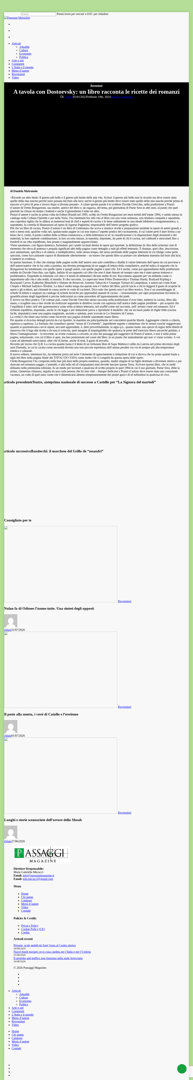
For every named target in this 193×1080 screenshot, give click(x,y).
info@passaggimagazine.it (38, 875)
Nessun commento (122, 96)
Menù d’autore (30, 903)
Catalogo (26, 900)
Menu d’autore (20, 1018)
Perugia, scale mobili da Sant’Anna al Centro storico (45, 945)
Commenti (18, 1011)
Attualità (24, 994)
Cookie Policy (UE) (33, 929)
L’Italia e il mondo (23, 1014)
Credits (25, 932)
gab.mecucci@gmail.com (38, 879)
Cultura (23, 997)
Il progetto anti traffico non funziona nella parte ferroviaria (48, 958)
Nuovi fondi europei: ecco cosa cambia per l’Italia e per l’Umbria (52, 951)
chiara (69, 97)
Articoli (16, 990)
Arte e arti (18, 1007)
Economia (25, 1001)
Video (24, 907)
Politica (23, 1004)
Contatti (26, 910)
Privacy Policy (29, 925)
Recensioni (96, 85)
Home (24, 893)
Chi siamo (27, 897)
